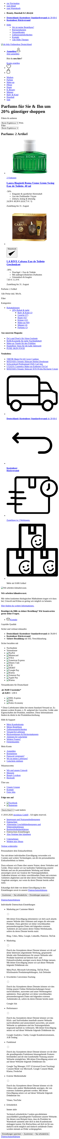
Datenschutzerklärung (37, 890)
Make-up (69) (24, 322)
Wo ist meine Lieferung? (17, 758)
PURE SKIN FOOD (16, 348)
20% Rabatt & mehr (20, 310)
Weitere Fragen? (14, 739)
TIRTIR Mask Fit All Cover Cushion (23, 359)
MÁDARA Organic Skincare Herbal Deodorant (27, 361)
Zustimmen (6, 895)
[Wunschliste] (9, 68)
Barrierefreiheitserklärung (18, 829)
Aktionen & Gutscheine (17, 737)
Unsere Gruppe (13, 787)
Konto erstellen (13, 63)
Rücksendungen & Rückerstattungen (22, 734)
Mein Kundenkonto (15, 724)
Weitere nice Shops (15, 841)
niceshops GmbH (20, 815)
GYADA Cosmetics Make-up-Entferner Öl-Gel (27, 366)
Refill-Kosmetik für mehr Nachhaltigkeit (24, 341)
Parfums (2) (23, 327)
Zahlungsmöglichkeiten (22, 35)
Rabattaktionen (13, 308)
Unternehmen (12, 839)
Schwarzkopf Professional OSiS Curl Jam (25, 364)
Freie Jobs (11, 792)
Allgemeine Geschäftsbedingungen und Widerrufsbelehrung (24, 825)
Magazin (10, 773)
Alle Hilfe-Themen (20, 40)
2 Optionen (11, 178)
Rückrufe (11, 778)
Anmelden (11, 751)
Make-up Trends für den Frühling (21, 343)
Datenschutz (12, 822)
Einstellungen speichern (11, 1134)
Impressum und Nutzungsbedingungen (23, 819)
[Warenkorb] (32, 71)
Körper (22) (23, 320)
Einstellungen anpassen (39, 895)
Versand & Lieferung (16, 732)
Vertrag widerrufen (9, 846)
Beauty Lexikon (14, 775)
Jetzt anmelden (13, 54)
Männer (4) (22, 325)
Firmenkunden (13, 742)
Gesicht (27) (23, 315)
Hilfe (9, 25)
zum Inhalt (11, 6)
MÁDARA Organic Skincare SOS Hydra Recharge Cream (32, 369)
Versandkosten (18, 32)
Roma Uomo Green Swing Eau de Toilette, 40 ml (30, 184)
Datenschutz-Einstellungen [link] (18, 832)
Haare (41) (22, 317)
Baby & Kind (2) (25, 312)
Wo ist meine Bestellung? (23, 27)
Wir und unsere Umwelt (17, 770)
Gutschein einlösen (15, 761)
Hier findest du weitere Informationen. (17, 606)
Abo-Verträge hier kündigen (19, 834)
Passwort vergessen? (15, 756)
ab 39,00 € (32, 18)
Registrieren (12, 753)
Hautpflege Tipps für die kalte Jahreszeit (24, 346)
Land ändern (20, 810)
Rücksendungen (19, 30)
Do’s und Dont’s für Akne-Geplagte (22, 338)
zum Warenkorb (13, 8)
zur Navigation (13, 3)
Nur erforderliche (20, 895)
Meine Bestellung (14, 727)
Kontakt (15, 37)
